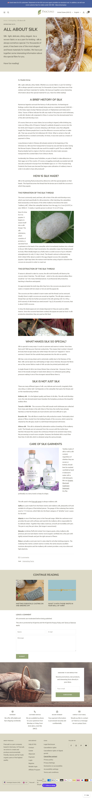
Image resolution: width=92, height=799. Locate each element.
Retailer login (33, 766)
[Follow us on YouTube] (85, 745)
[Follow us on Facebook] (71, 745)
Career (31, 751)
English (76, 12)
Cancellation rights (50, 747)
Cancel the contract (50, 756)
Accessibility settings (51, 769)
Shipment (32, 754)
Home (5, 20)
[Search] (8, 12)
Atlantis (20, 518)
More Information (60, 5)
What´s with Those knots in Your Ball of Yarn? (60, 605)
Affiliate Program (34, 770)
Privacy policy (48, 760)
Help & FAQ (32, 744)
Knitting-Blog (12, 20)
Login (30, 760)
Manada (21, 531)
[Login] (83, 12)
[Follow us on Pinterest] (81, 745)
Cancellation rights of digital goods (53, 752)
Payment (32, 757)
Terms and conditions (51, 772)
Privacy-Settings (49, 763)
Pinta (20, 541)
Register (31, 763)
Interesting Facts (9, 24)
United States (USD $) (64, 12)
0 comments (24, 557)
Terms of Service (70, 623)
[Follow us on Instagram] (76, 745)
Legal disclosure (49, 744)
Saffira (20, 506)
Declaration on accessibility (53, 766)
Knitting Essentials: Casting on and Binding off (29, 605)
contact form (81, 723)
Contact (31, 747)
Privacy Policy (56, 623)
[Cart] (87, 12)
